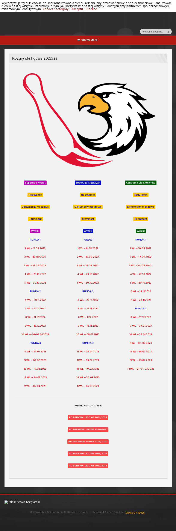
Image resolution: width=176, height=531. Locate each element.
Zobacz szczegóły (55, 9)
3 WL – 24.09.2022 (140, 265)
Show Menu (90, 40)
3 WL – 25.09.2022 (35, 265)
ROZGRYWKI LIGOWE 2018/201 (87, 453)
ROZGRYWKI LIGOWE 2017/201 (87, 465)
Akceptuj (77, 9)
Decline (91, 9)
